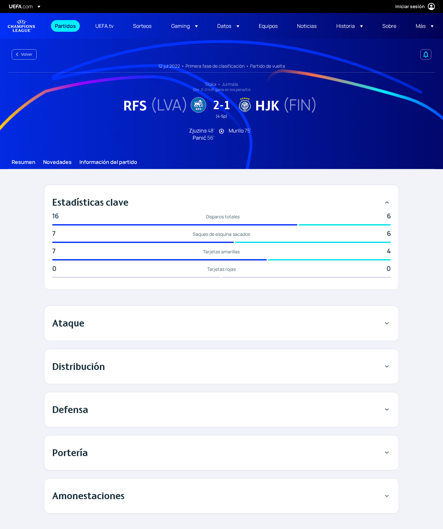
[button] (184, 26)
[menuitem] (67, 26)
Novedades (57, 162)
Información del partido (108, 162)
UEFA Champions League (21, 26)
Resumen (23, 162)
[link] (65, 26)
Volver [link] (26, 54)
